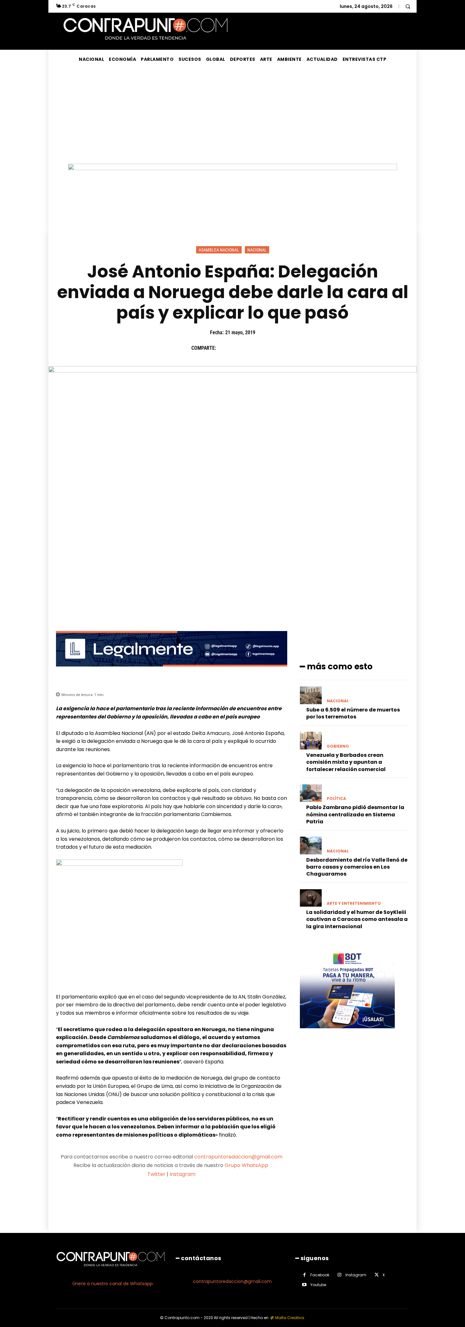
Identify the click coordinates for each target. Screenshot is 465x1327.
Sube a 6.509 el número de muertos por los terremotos (353, 713)
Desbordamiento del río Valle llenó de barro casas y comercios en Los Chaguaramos (356, 867)
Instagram (182, 1174)
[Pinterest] (253, 348)
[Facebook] (224, 348)
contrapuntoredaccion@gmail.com (238, 1156)
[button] (407, 6)
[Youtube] (304, 1285)
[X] (238, 348)
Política (336, 799)
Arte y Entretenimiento (354, 903)
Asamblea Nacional (219, 249)
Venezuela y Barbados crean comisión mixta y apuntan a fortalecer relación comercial (346, 762)
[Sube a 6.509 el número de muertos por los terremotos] (311, 695)
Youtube (318, 1284)
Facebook (319, 1275)
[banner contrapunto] (171, 671)
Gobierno (338, 746)
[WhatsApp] (267, 348)
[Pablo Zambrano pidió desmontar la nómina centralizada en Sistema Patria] (311, 793)
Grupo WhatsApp (247, 1165)
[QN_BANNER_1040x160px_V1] (232, 168)
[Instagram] (340, 1275)
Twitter (156, 1174)
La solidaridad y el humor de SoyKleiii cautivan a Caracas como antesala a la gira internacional (357, 919)
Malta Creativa (289, 1317)
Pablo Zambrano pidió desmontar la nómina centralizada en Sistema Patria (355, 814)
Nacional (257, 249)
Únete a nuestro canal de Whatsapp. (113, 1283)
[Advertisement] (232, 116)
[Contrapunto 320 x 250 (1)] (347, 1033)
